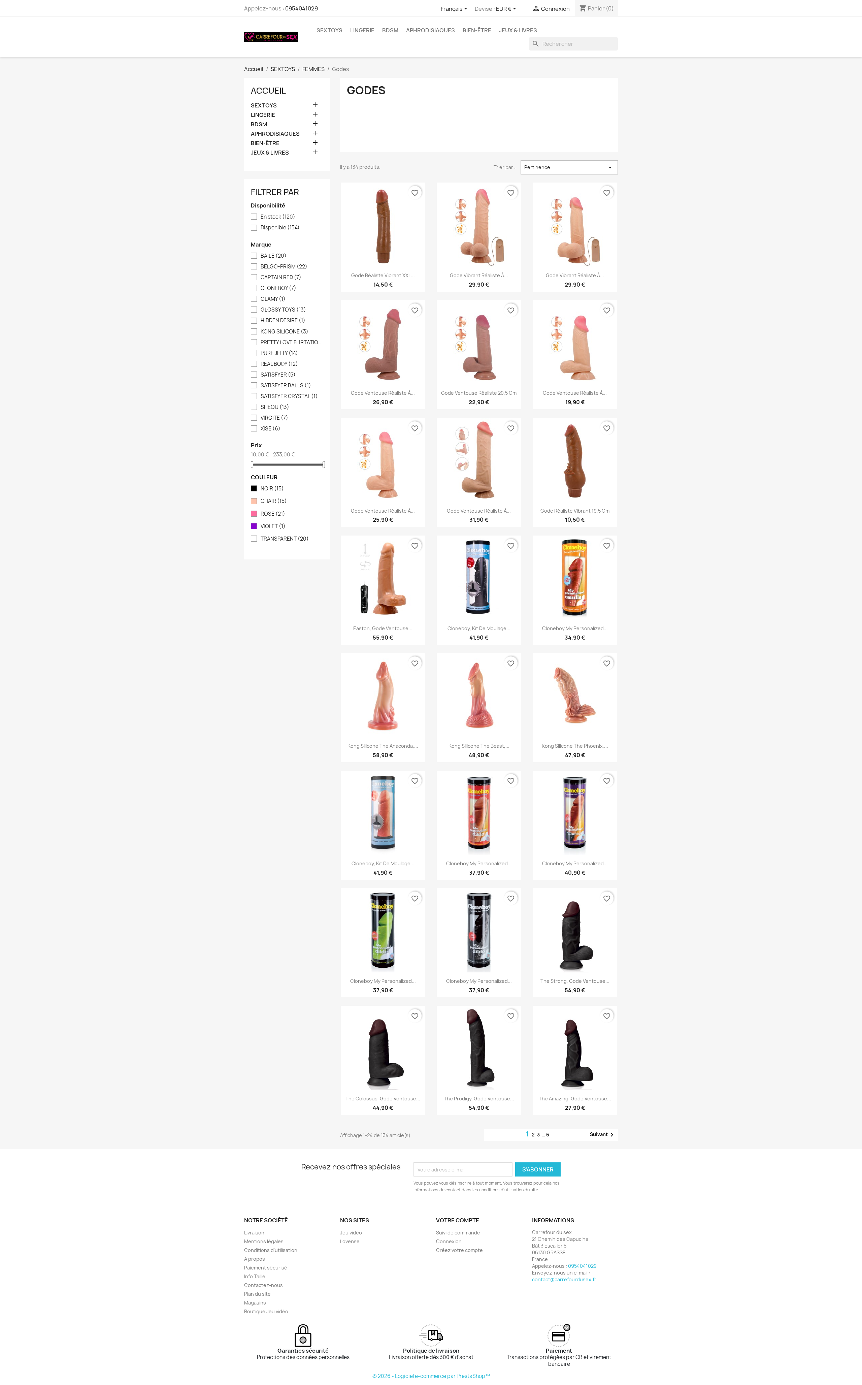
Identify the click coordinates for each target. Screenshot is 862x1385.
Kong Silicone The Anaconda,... (382, 746)
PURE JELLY (279, 353)
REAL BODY (279, 364)
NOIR (272, 488)
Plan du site (257, 1294)
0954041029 (301, 8)
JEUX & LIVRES (518, 30)
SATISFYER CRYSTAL (289, 396)
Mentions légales (264, 1241)
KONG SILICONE (284, 331)
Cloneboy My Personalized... (575, 628)
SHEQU (275, 407)
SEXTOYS (329, 30)
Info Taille (254, 1276)
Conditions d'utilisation (270, 1250)
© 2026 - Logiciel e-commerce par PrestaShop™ (431, 1376)
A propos (254, 1259)
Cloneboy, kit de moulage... (478, 628)
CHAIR (274, 501)
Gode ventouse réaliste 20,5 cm (479, 393)
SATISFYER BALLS (286, 385)
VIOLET (273, 526)
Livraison (254, 1232)
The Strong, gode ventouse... (574, 981)
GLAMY (273, 299)
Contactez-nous (263, 1285)
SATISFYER (278, 375)
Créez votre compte (459, 1250)
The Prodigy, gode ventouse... (479, 1098)
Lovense (350, 1241)
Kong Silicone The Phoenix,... (575, 746)
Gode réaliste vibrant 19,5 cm (574, 511)
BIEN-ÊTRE (477, 30)
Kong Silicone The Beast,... (479, 746)
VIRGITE (274, 418)
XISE (270, 428)
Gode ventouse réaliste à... (383, 393)
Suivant (603, 1135)
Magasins (255, 1302)
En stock (278, 217)
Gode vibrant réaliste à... (479, 275)
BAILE (274, 256)
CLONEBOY (278, 288)
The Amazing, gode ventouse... (575, 1098)
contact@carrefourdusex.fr (564, 1279)
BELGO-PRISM (284, 266)
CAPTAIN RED (281, 277)
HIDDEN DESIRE (283, 320)
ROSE (273, 514)
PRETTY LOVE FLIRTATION (292, 342)
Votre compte (457, 1220)
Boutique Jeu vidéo (266, 1311)
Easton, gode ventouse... (382, 628)
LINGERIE (362, 30)
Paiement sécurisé (265, 1267)
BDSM (390, 30)
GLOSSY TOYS (283, 310)
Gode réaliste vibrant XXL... (383, 275)
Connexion (449, 1241)
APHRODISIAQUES (430, 30)
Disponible (280, 227)
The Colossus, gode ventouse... (382, 1098)
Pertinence (569, 167)
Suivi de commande (458, 1232)
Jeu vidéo (351, 1232)
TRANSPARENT (285, 539)
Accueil (268, 90)
